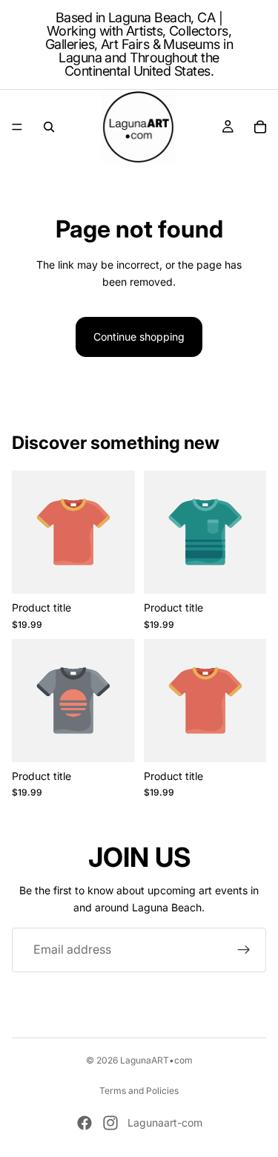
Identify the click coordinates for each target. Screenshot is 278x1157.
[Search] (49, 127)
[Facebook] (84, 1123)
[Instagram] (110, 1123)
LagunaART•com (156, 1060)
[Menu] (17, 127)
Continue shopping (139, 336)
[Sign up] (243, 950)
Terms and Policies (139, 1090)
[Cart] (260, 127)
